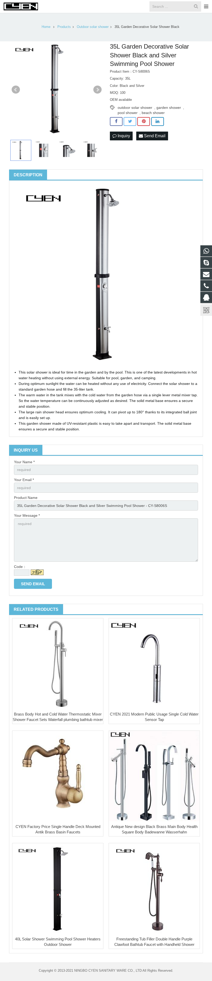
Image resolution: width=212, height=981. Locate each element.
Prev (16, 90)
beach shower (153, 113)
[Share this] (116, 121)
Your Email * (24, 480)
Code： (20, 567)
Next (97, 90)
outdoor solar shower (135, 107)
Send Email (154, 136)
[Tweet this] (130, 121)
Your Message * (27, 515)
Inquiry (123, 136)
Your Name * (24, 462)
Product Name (25, 498)
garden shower (168, 107)
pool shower (128, 113)
